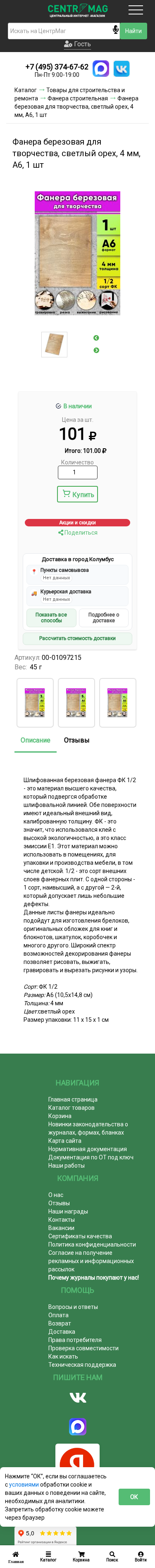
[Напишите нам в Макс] (101, 68)
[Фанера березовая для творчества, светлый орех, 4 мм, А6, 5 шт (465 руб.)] (76, 702)
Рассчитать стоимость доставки (77, 638)
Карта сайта (64, 1140)
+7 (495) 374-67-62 (57, 66)
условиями (24, 1484)
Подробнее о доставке (103, 617)
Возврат (59, 1323)
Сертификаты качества (80, 1236)
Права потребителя (75, 1340)
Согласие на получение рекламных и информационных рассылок (91, 1261)
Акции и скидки (77, 523)
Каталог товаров (71, 1107)
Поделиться (80, 532)
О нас (55, 1195)
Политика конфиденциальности (92, 1244)
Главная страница (73, 1099)
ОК (134, 1497)
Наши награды (68, 1211)
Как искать (63, 1356)
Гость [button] (81, 44)
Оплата (58, 1315)
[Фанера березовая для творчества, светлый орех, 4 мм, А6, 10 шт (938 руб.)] (117, 702)
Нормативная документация (87, 1149)
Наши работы (66, 1165)
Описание (35, 740)
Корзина (60, 1116)
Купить (83, 495)
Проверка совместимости (83, 1348)
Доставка (61, 1331)
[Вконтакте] (77, 1398)
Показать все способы (51, 617)
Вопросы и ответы (73, 1307)
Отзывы (77, 740)
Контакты (61, 1219)
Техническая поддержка (82, 1364)
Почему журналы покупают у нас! (93, 1277)
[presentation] (96, 338)
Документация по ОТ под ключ (91, 1157)
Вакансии (61, 1228)
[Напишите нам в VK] (121, 68)
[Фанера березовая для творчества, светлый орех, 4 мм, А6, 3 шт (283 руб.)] (34, 702)
